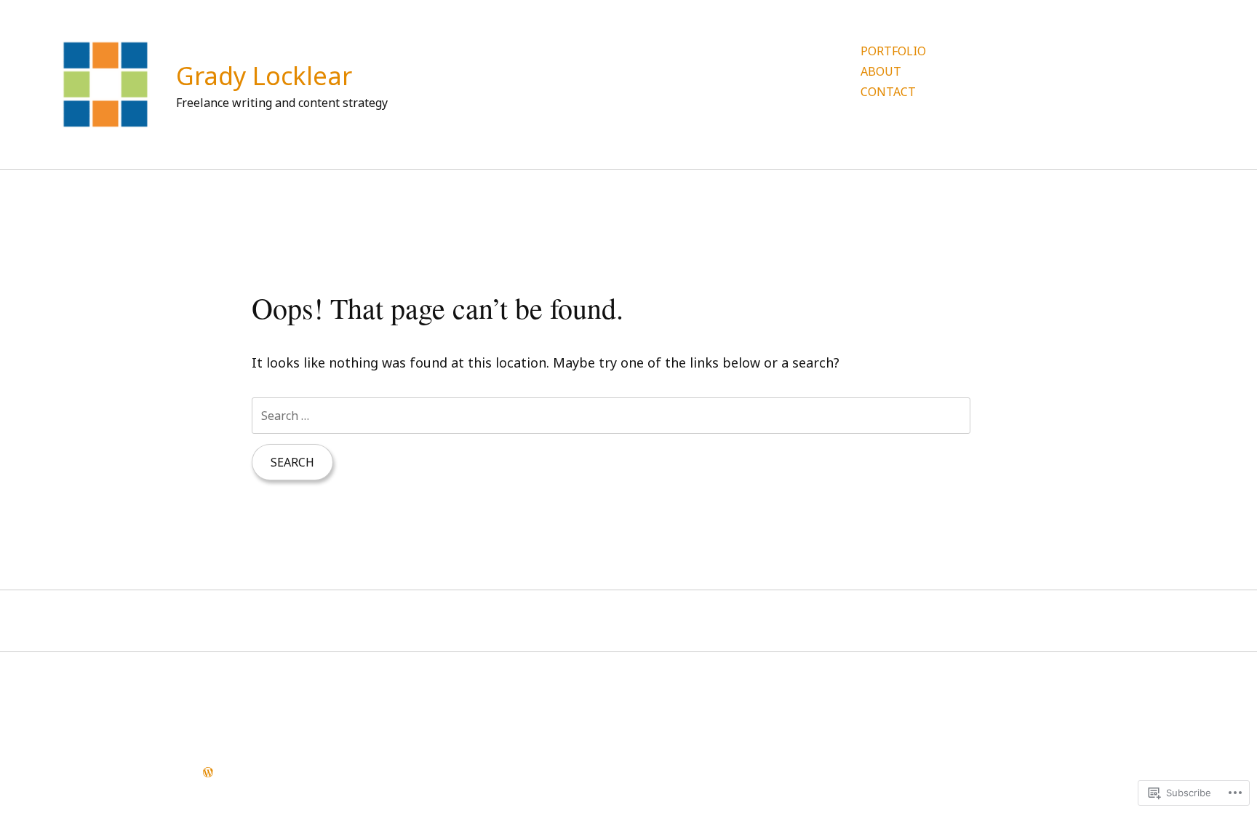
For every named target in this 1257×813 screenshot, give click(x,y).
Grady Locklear (264, 75)
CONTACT (888, 92)
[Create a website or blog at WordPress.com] (208, 772)
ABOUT (881, 71)
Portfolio (893, 51)
